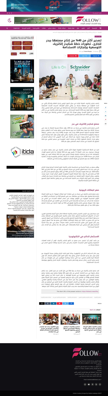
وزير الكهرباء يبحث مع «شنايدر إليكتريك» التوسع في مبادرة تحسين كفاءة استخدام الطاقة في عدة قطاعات (49, 329)
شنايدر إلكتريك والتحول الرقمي (85, 297)
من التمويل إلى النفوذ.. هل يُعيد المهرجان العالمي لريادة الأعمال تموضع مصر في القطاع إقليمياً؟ (21, 196)
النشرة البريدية (26, 28)
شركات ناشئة (61, 28)
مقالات (44, 28)
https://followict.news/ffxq (90, 291)
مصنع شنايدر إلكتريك (72, 297)
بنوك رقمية (71, 28)
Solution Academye (93, 393)
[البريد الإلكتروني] (105, 123)
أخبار (88, 28)
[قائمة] (100, 28)
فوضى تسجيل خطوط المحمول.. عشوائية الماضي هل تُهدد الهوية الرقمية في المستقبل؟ (21, 199)
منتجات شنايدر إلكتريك (46, 297)
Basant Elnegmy (88, 51)
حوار (78, 28)
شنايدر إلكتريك (97, 297)
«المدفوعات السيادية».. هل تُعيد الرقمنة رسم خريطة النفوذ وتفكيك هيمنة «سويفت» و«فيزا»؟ (21, 206)
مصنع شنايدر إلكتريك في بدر (59, 297)
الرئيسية (94, 28)
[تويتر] (105, 111)
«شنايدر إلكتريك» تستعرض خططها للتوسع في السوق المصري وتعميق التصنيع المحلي (71, 329)
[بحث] (7, 28)
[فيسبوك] (105, 107)
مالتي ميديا (36, 28)
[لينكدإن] (105, 115)
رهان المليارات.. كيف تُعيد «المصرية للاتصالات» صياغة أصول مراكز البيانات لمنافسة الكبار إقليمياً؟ (21, 209)
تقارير (83, 28)
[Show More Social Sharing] (65, 55)
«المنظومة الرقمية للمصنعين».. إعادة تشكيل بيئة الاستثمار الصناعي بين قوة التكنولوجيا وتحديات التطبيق (20, 203)
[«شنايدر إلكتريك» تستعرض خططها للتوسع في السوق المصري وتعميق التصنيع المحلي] (70, 319)
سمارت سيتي (52, 28)
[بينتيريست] (105, 119)
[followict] (88, 20)
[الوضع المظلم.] (10, 20)
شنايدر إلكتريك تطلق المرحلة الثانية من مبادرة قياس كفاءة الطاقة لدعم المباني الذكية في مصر (92, 329)
